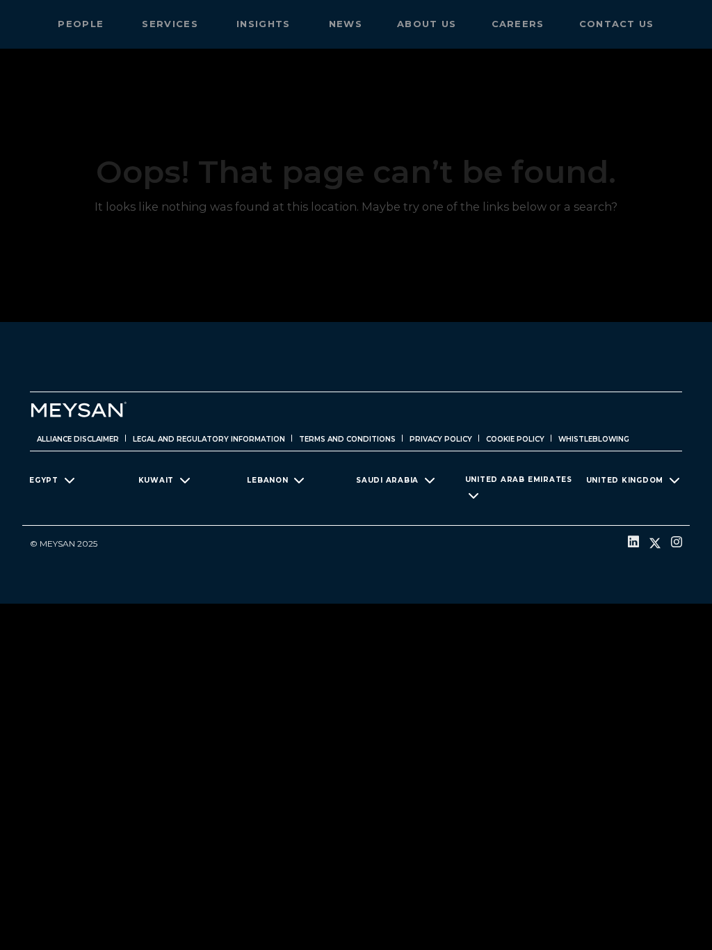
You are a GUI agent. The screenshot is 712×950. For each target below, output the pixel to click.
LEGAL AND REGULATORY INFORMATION (209, 439)
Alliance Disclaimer (78, 439)
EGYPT (43, 480)
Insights (265, 23)
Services (172, 23)
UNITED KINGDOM (625, 480)
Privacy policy (441, 439)
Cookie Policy (515, 439)
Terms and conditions (347, 439)
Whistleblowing (593, 439)
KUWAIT (156, 480)
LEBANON (267, 480)
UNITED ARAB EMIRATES (518, 479)
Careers (518, 23)
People (82, 23)
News (345, 23)
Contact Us (616, 23)
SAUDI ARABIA (387, 480)
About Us (426, 23)
